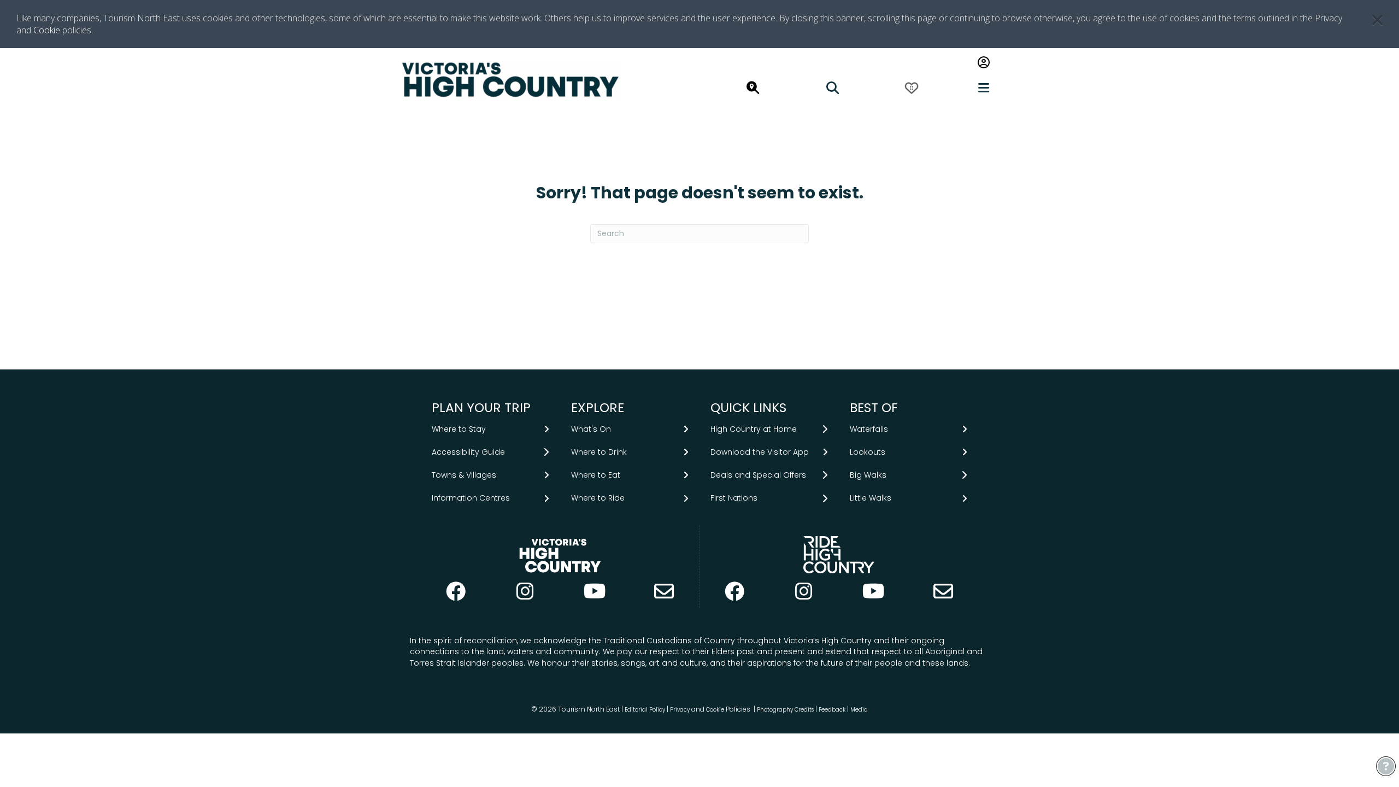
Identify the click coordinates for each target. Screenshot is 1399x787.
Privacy (680, 710)
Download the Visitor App (759, 452)
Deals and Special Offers (758, 474)
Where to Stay (459, 429)
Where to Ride (598, 497)
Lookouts (867, 452)
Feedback (833, 710)
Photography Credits (785, 710)
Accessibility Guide (468, 452)
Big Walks (868, 474)
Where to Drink (599, 452)
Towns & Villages (464, 474)
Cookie (46, 30)
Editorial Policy (645, 710)
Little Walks (870, 497)
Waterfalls (869, 429)
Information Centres (471, 497)
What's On (591, 429)
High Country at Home (753, 429)
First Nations (733, 497)
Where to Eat (595, 474)
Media (859, 710)
